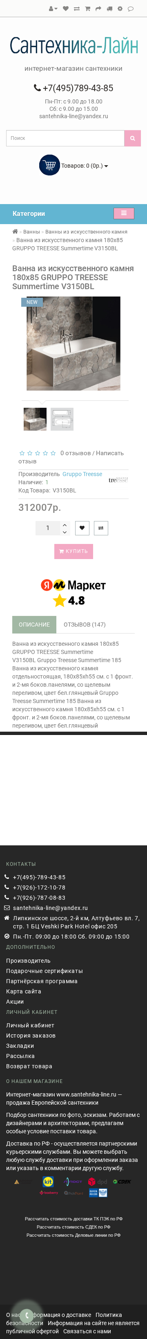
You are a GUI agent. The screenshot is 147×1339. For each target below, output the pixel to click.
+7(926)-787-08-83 (39, 897)
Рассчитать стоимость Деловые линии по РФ (73, 1235)
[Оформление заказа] (98, 8)
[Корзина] (87, 8)
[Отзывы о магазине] (131, 8)
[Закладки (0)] (66, 8)
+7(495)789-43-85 (77, 88)
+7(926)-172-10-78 (39, 887)
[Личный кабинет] (53, 8)
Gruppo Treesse (82, 474)
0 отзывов (74, 453)
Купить (76, 551)
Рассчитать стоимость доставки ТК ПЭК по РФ (73, 1218)
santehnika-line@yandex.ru (50, 908)
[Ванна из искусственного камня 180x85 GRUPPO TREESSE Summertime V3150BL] (35, 419)
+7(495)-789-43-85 (39, 877)
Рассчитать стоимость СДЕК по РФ (73, 1226)
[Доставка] (109, 8)
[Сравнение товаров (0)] (77, 8)
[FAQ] (120, 8)
